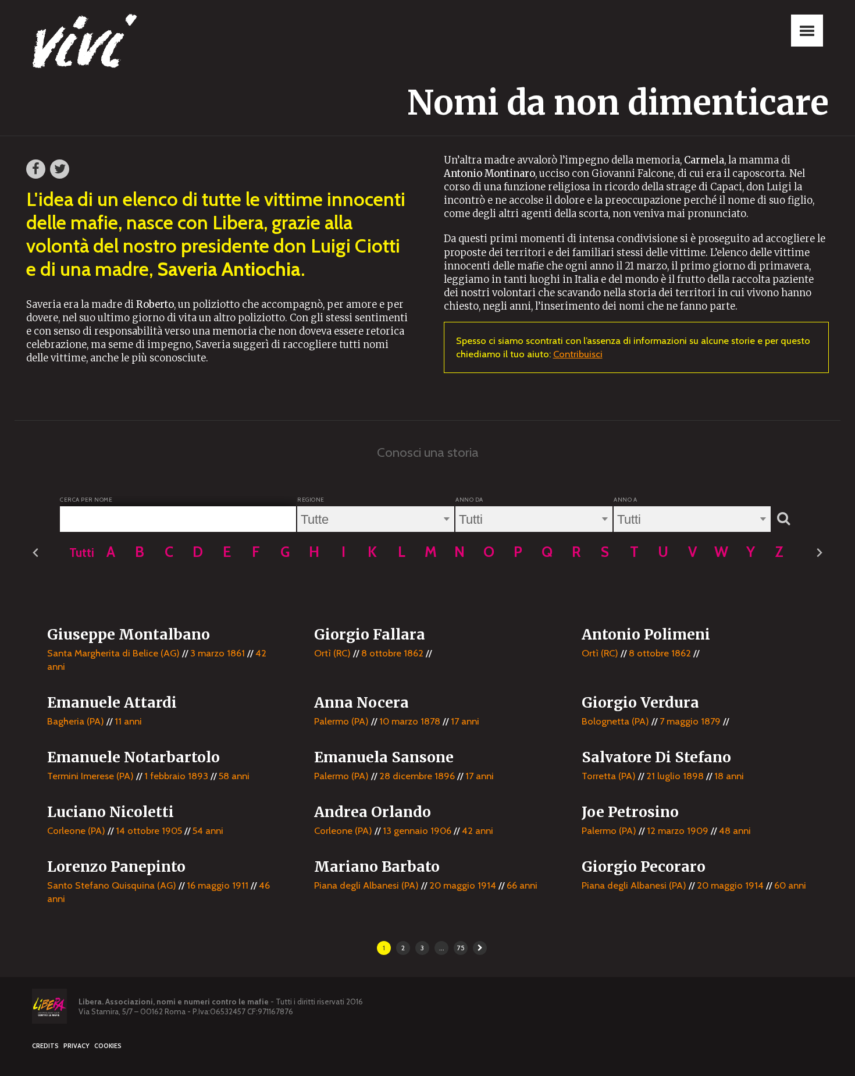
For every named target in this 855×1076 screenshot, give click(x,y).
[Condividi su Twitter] (59, 169)
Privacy (76, 1046)
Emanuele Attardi (112, 703)
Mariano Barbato (377, 867)
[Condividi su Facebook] (35, 169)
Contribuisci (578, 354)
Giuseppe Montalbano (128, 635)
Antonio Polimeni (646, 635)
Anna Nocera (361, 703)
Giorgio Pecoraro (644, 867)
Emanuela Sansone (384, 757)
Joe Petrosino (630, 812)
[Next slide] (819, 553)
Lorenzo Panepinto (116, 867)
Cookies (108, 1046)
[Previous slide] (36, 553)
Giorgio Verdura (640, 703)
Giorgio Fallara (369, 635)
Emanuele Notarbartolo (133, 757)
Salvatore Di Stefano (656, 757)
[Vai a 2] (480, 948)
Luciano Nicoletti (110, 812)
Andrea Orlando (372, 812)
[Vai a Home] (90, 43)
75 (461, 947)
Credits (45, 1046)
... (441, 947)
